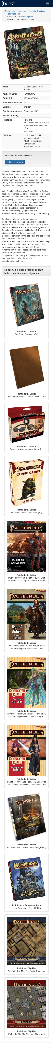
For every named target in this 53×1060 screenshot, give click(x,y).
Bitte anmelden (16, 162)
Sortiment (22, 11)
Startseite (10, 11)
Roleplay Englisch (37, 11)
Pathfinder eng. (13, 13)
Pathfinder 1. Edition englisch (20, 16)
